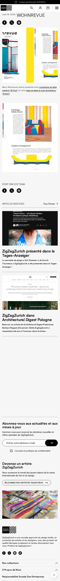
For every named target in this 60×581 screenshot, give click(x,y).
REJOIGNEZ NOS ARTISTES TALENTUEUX (24, 483)
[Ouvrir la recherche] (31, 8)
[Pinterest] (20, 553)
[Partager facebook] (4, 22)
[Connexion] (40, 8)
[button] (48, 8)
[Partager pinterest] (19, 22)
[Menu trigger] (56, 7)
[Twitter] (9, 553)
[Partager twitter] (11, 22)
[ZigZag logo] (6, 8)
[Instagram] (14, 553)
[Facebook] (4, 553)
